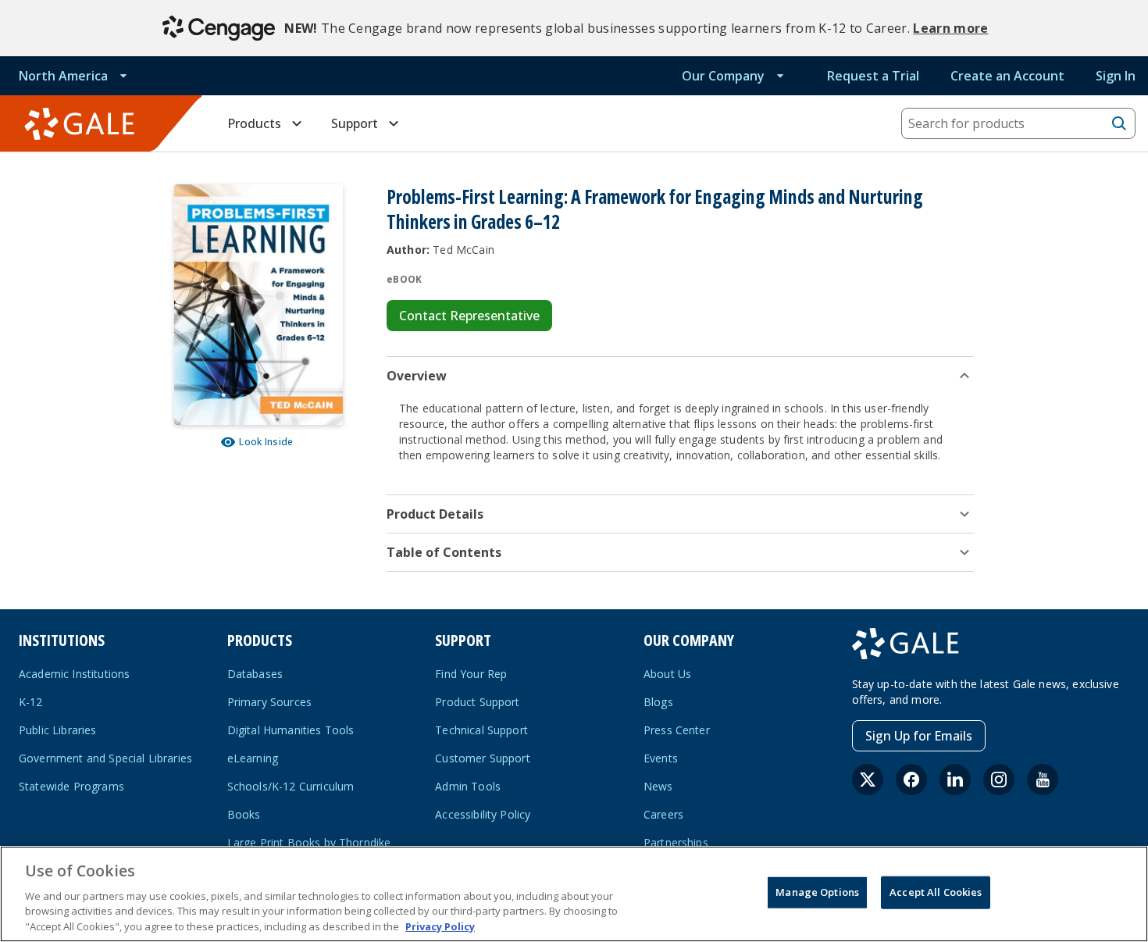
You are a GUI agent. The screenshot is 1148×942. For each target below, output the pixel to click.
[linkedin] (955, 779)
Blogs (658, 701)
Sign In (1116, 75)
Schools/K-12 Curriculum (291, 786)
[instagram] (998, 779)
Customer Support (482, 758)
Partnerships (676, 842)
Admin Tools (468, 786)
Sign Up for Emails (918, 735)
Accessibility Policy (482, 814)
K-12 (31, 701)
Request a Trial (873, 75)
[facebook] (911, 779)
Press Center (677, 730)
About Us (667, 673)
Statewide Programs (71, 786)
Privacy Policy (440, 926)
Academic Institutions (74, 673)
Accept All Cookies (936, 892)
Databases (255, 673)
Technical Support (481, 730)
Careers (663, 814)
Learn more (950, 28)
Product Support (477, 701)
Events (661, 758)
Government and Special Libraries (105, 758)
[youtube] (1042, 779)
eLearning (252, 758)
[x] (867, 779)
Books (244, 814)
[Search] (1119, 123)
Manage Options (817, 892)
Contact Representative (469, 315)
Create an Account (1007, 75)
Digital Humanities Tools (291, 730)
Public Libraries (58, 730)
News (658, 786)
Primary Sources (269, 701)
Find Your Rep (471, 673)
